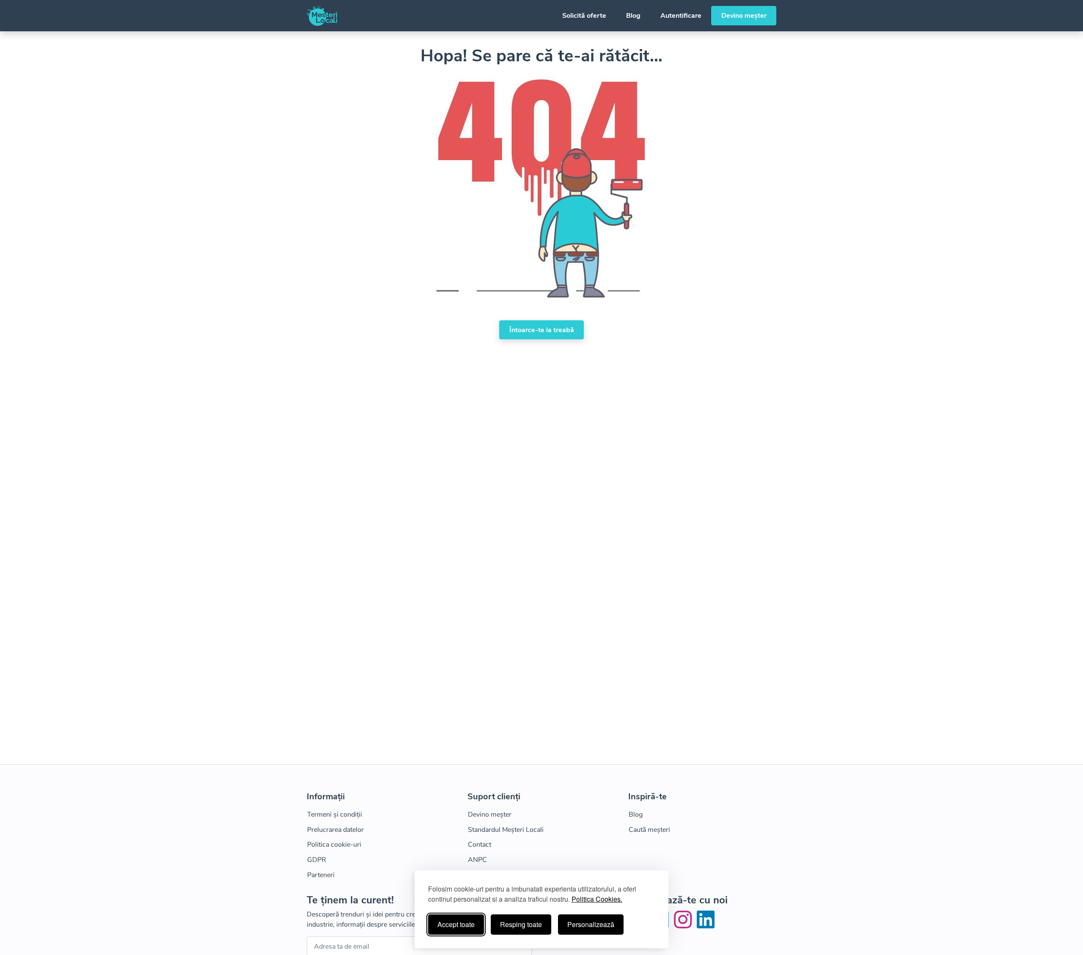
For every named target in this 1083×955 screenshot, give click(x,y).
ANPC (477, 859)
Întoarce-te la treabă (541, 330)
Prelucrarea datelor (335, 829)
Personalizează (590, 924)
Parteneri (321, 875)
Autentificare (680, 15)
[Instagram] (684, 925)
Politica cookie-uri (334, 844)
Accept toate (456, 924)
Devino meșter (744, 15)
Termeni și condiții (334, 814)
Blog (633, 15)
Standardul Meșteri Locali (506, 829)
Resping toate (521, 924)
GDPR (316, 859)
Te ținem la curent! (350, 900)
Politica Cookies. (597, 899)
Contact (479, 844)
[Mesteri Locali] (322, 15)
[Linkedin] (706, 925)
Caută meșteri (649, 829)
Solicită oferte (584, 15)
